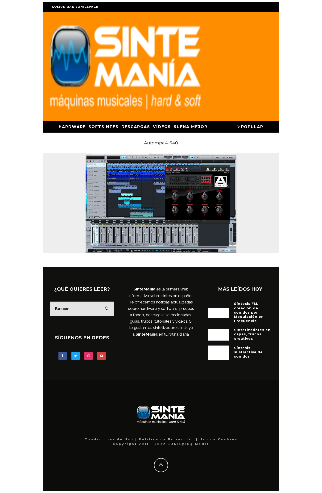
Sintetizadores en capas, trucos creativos (252, 334)
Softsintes (103, 127)
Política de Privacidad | (169, 439)
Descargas (135, 127)
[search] (107, 309)
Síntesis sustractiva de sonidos (248, 352)
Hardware (72, 127)
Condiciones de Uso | (112, 439)
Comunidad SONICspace (75, 7)
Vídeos (162, 127)
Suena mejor (190, 127)
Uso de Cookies (219, 439)
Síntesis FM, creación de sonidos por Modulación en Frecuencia (249, 312)
